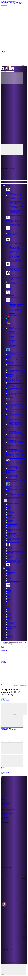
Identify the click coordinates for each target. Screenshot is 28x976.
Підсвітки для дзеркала (14, 224)
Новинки (5, 640)
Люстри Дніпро (13, 466)
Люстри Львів (12, 420)
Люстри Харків (13, 449)
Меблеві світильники (14, 270)
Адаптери (11, 332)
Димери (11, 334)
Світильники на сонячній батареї (17, 248)
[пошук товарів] (12, 78)
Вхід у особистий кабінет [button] (9, 809)
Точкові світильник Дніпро (15, 467)
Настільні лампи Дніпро (15, 464)
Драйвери (11, 336)
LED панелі (12, 313)
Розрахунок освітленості (9, 819)
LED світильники (13, 207)
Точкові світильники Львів (15, 422)
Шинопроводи (12, 280)
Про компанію (4, 2)
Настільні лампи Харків (15, 447)
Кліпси (11, 342)
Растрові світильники (14, 314)
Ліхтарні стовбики (13, 252)
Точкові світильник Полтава (16, 476)
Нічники (11, 296)
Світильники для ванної (15, 211)
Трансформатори (13, 345)
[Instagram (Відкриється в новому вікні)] (11, 16)
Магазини (6, 347)
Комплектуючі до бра (14, 225)
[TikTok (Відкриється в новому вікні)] (11, 27)
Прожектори (12, 244)
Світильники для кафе (14, 215)
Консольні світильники (15, 260)
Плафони (11, 193)
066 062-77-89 (4, 131)
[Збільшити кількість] (12, 761)
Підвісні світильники (14, 201)
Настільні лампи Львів (14, 419)
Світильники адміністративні (16, 304)
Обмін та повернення (8, 813)
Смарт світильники (14, 208)
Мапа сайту (6, 817)
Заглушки (11, 337)
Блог (13, 3)
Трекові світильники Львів (15, 423)
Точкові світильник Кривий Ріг (17, 458)
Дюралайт (11, 327)
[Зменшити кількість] (12, 748)
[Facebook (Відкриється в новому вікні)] (11, 38)
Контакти (9, 3)
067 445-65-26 (4, 143)
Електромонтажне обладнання (11, 503)
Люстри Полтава (13, 475)
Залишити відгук (5, 700)
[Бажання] (14, 162)
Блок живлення (13, 333)
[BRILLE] (8, 781)
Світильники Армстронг (15, 306)
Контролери (12, 340)
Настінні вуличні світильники (16, 259)
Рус (4, 52)
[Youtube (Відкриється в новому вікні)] (11, 49)
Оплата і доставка (12, 2)
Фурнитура (12, 346)
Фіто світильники (13, 203)
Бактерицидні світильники (15, 202)
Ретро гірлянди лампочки (15, 253)
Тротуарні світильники (14, 257)
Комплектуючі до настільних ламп (17, 297)
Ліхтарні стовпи (13, 255)
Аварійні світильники (14, 315)
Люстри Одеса (12, 440)
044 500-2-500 (4, 95)
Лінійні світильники (14, 309)
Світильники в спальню (15, 198)
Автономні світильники (15, 204)
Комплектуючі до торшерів (15, 289)
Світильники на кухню (15, 210)
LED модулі (12, 331)
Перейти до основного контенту (8, 1)
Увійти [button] (2, 741)
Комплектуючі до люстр (15, 194)
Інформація (17, 3)
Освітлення (6, 186)
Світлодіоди (12, 343)
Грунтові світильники (14, 256)
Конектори (12, 341)
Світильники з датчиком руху (16, 199)
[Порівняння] (12, 149)
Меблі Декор (6, 569)
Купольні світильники (14, 307)
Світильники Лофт (13, 212)
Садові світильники (14, 246)
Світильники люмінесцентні (16, 305)
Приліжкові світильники (15, 221)
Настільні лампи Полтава (15, 473)
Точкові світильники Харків (16, 450)
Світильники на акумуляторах (16, 206)
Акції (4, 184)
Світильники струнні (14, 277)
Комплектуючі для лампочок (16, 232)
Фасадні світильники (14, 247)
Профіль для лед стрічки (15, 338)
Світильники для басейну (15, 261)
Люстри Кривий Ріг (14, 456)
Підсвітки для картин (14, 223)
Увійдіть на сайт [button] (4, 728)
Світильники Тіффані (14, 214)
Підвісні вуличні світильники (16, 243)
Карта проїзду (4, 963)
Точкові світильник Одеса (15, 441)
